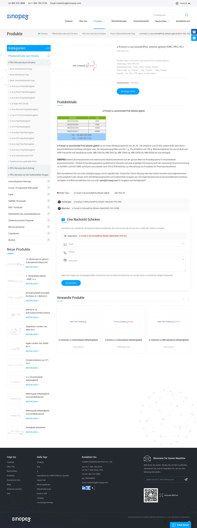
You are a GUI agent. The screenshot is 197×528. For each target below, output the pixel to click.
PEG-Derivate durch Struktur (94, 34)
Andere (11, 240)
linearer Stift (42, 493)
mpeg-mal (41, 480)
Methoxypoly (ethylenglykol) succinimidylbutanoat (37, 395)
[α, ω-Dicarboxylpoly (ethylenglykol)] (15, 382)
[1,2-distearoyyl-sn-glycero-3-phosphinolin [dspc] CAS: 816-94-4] (15, 264)
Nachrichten (161, 21)
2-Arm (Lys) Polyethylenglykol (22, 86)
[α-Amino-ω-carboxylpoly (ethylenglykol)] (124, 322)
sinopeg (40, 462)
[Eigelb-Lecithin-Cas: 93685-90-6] (15, 348)
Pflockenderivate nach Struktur (65, 34)
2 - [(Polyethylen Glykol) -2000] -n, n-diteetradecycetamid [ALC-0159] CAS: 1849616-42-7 (37, 278)
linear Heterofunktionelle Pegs (122, 34)
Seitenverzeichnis (14, 489)
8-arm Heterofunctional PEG (21, 156)
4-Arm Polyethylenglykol (20, 127)
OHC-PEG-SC (120, 193)
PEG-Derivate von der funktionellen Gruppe (29, 175)
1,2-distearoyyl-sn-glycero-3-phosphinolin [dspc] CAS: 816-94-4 (37, 261)
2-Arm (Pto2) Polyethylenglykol (22, 92)
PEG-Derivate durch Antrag (22, 168)
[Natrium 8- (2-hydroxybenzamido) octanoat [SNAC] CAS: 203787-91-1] (15, 314)
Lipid (10, 194)
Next (188, 299)
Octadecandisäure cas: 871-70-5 (37, 361)
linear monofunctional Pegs (21, 69)
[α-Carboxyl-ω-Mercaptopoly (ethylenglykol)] (169, 322)
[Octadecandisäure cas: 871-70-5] (15, 365)
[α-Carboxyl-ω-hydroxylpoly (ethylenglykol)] (78, 322)
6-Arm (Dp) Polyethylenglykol (22, 132)
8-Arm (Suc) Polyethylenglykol (22, 150)
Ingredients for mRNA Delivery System (53, 476)
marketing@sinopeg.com (97, 482)
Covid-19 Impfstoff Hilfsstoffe (23, 188)
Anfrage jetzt (128, 91)
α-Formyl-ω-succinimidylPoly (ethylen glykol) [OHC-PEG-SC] (102, 236)
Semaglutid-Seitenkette (35, 427)
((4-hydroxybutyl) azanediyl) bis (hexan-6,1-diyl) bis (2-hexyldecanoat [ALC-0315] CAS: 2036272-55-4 (37, 295)
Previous (184, 299)
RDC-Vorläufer (15, 207)
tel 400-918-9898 (16, 3)
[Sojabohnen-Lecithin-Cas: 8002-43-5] (15, 331)
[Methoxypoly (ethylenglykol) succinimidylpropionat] (15, 415)
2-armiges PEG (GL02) (19, 104)
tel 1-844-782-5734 (37, 3)
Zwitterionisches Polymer (21, 220)
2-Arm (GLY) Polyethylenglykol (22, 98)
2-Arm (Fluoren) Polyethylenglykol (24, 109)
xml (8, 493)
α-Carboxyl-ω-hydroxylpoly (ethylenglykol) (78, 340)
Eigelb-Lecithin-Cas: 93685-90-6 (37, 345)
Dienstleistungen (119, 21)
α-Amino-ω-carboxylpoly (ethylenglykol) (123, 340)
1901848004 (90, 478)
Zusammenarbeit (141, 21)
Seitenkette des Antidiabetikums (24, 214)
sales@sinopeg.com (108, 180)
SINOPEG (61, 159)
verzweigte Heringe (45, 502)
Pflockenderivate (44, 489)
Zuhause (69, 21)
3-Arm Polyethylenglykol (20, 121)
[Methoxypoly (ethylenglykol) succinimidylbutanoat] (15, 399)
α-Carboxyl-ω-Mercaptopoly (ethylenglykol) (169, 340)
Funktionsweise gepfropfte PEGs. (23, 161)
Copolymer (13, 233)
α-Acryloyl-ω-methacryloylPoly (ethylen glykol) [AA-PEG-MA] (97, 202)
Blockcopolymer (16, 227)
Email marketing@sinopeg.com (65, 3)
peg (38, 467)
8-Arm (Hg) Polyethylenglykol (22, 144)
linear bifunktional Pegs (19, 75)
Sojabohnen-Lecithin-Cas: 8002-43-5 (36, 328)
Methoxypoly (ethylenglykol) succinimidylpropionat (37, 412)
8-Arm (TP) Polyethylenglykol (22, 138)
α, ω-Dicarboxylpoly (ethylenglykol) (34, 378)
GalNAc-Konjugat (17, 201)
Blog (9, 484)
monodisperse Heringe (19, 181)
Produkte (98, 21)
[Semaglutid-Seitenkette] (15, 432)
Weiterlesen (31, 267)
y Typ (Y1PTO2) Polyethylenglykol (24, 115)
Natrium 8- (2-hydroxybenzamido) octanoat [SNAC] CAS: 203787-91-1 (38, 311)
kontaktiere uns (183, 21)
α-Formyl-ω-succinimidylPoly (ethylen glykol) (91, 193)
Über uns (83, 21)
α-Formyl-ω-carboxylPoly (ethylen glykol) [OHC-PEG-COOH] (95, 208)
